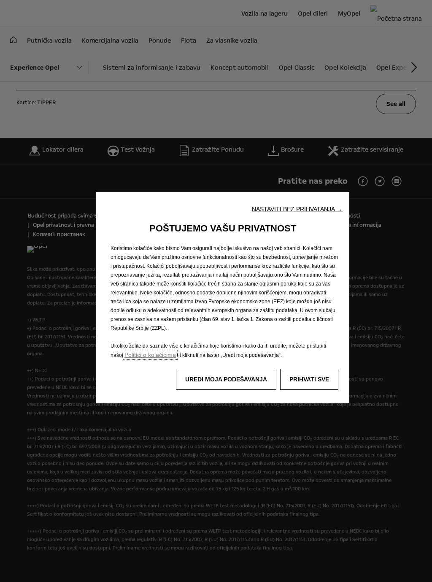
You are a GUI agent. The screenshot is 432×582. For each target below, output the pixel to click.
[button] (297, 209)
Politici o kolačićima (150, 354)
